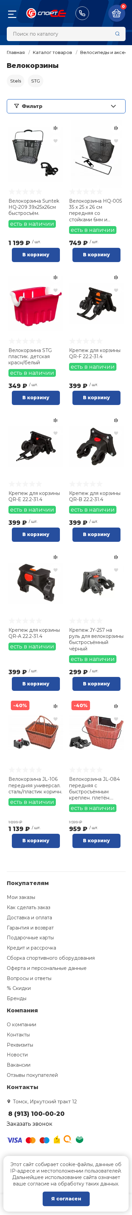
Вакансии (18, 1065)
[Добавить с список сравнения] (55, 128)
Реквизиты (20, 1045)
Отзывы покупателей (32, 1075)
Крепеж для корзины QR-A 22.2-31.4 (34, 633)
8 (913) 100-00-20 (82, 13)
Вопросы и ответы (29, 978)
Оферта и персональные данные (47, 968)
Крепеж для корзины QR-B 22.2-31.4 (94, 496)
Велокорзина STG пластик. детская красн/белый (30, 356)
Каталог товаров (52, 52)
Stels (15, 81)
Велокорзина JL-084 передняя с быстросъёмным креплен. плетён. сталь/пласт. (94, 788)
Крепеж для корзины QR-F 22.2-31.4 (94, 353)
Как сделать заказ (28, 907)
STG (35, 81)
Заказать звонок (29, 1124)
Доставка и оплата (29, 918)
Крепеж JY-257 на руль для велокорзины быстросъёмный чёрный (96, 639)
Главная (16, 52)
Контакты (18, 1035)
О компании (21, 1024)
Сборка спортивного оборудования (51, 958)
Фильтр (32, 106)
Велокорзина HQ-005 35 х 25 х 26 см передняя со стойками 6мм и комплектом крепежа (95, 210)
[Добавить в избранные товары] (55, 140)
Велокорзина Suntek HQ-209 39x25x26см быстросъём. (33, 207)
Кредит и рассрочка (31, 948)
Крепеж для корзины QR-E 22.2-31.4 (34, 496)
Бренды (16, 998)
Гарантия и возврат (30, 928)
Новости (17, 1055)
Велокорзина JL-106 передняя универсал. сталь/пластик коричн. (35, 785)
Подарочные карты (30, 938)
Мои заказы (21, 897)
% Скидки (19, 988)
